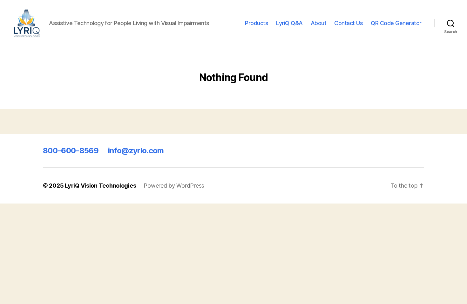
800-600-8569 (70, 150)
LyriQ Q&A (289, 23)
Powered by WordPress (174, 185)
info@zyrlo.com (136, 150)
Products (256, 23)
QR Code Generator (396, 23)
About (319, 23)
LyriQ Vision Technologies (100, 185)
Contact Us (348, 23)
